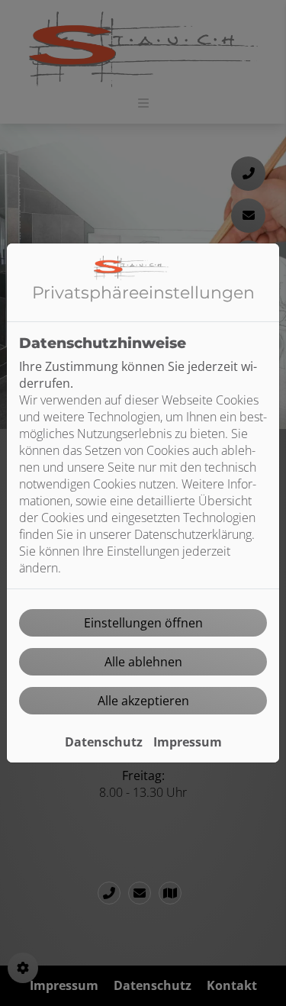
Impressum (187, 742)
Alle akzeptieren (143, 700)
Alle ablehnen (143, 661)
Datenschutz (104, 742)
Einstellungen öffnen (143, 622)
